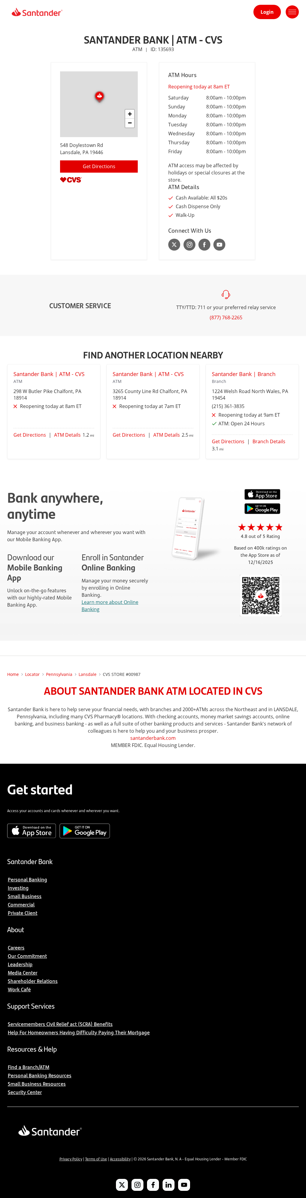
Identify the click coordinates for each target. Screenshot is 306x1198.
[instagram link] (189, 245)
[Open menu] (292, 12)
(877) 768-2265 (226, 317)
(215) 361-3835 (228, 406)
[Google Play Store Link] (262, 512)
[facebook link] (204, 245)
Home (13, 674)
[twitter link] (174, 245)
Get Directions (99, 166)
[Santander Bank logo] (36, 12)
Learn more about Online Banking (110, 606)
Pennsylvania (59, 674)
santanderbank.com (153, 738)
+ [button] (130, 114)
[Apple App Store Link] (262, 498)
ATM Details (67, 435)
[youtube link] (219, 245)
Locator (32, 674)
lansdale (88, 674)
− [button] (130, 123)
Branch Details (269, 441)
